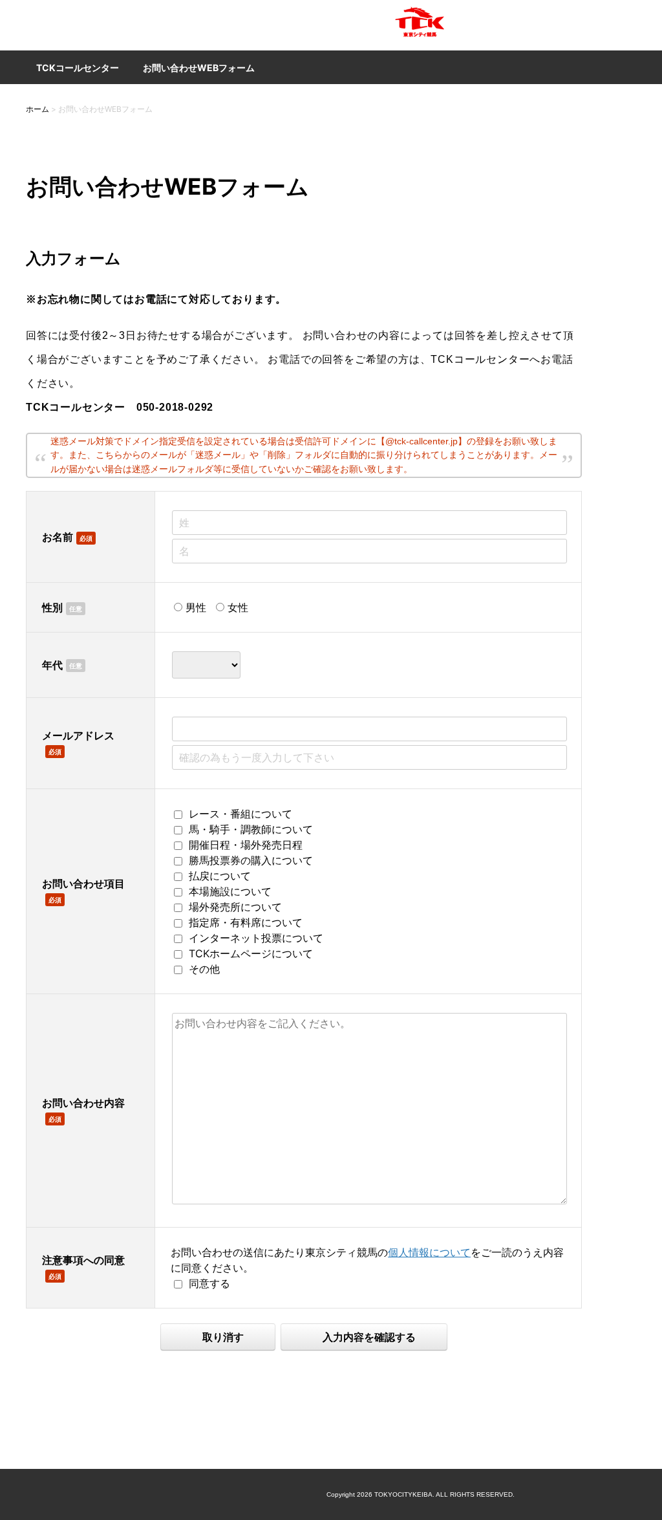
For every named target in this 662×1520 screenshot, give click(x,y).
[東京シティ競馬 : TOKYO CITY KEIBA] (420, 42)
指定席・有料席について (246, 922)
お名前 (57, 536)
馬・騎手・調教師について (251, 829)
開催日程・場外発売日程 (246, 844)
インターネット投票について (256, 937)
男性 (196, 607)
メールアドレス (78, 735)
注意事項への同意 (83, 1260)
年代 (52, 664)
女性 (238, 607)
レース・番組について (240, 813)
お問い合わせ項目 (83, 883)
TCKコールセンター (77, 67)
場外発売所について (235, 906)
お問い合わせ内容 (83, 1102)
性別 (52, 607)
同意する (209, 1283)
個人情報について (429, 1252)
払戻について (220, 875)
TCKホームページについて (251, 953)
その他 (204, 968)
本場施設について (230, 891)
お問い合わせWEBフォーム (199, 67)
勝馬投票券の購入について (251, 860)
